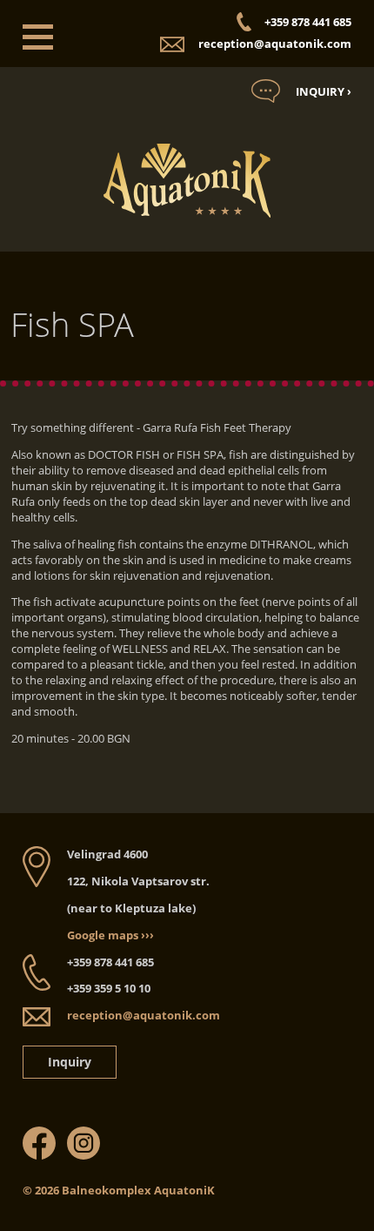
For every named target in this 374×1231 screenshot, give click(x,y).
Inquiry (69, 1061)
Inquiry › (323, 91)
